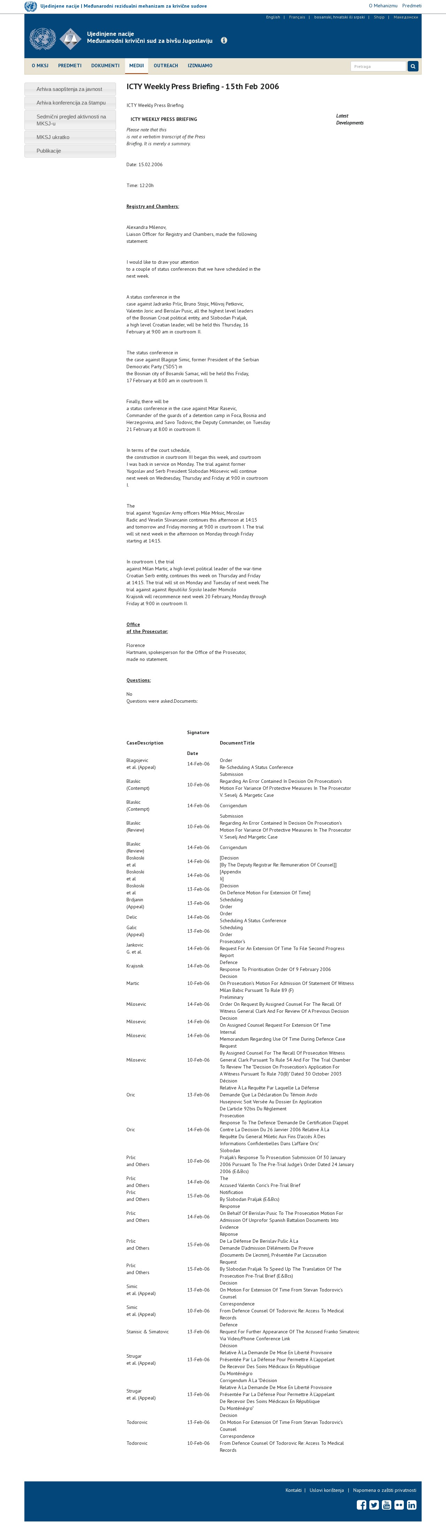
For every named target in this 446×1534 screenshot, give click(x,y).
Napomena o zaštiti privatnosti (384, 1490)
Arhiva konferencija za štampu (71, 103)
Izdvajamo (200, 65)
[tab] (70, 89)
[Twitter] (374, 1504)
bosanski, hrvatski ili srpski (339, 17)
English (273, 17)
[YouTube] (386, 1504)
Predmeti (70, 65)
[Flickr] (399, 1504)
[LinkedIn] (411, 1504)
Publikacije (49, 151)
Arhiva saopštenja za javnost (69, 89)
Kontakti (294, 1490)
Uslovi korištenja (327, 1490)
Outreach (166, 65)
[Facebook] (361, 1504)
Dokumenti (105, 65)
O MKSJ (40, 65)
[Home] (58, 39)
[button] (224, 40)
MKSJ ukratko (53, 137)
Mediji (136, 65)
